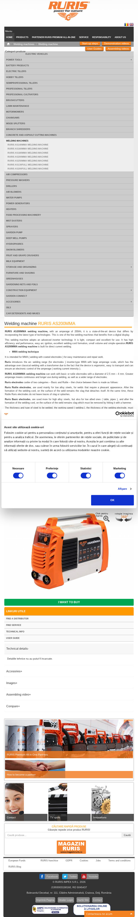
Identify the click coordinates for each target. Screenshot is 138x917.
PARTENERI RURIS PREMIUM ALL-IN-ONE (53, 37)
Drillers (11, 186)
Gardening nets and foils (22, 284)
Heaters (11, 209)
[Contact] (26, 803)
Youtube (93, 876)
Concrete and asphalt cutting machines (31, 135)
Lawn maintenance (17, 106)
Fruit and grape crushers (22, 255)
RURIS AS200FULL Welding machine (28, 168)
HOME (9, 37)
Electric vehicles (37, 54)
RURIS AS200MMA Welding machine (28, 157)
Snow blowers (15, 249)
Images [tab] (11, 683)
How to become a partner (21, 774)
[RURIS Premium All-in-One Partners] (69, 738)
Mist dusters (14, 220)
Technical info (15, 631)
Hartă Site (83, 899)
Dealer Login (66, 899)
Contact (11, 817)
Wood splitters (15, 123)
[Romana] (126, 24)
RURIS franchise (49, 860)
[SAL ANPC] (50, 909)
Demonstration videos (116, 43)
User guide (13, 638)
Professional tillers (19, 89)
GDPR (69, 860)
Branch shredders (18, 129)
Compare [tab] (12, 706)
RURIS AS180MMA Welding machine (28, 153)
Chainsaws (12, 117)
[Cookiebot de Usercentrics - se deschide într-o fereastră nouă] (118, 414)
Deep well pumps (16, 238)
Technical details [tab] (17, 648)
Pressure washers (18, 180)
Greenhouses (14, 278)
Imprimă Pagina (45, 899)
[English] (131, 24)
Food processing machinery (23, 215)
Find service (13, 625)
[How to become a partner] (69, 769)
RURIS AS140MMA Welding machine (28, 145)
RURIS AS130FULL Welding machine (28, 164)
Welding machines (17, 141)
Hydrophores (14, 244)
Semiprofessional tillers (22, 83)
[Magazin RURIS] (69, 847)
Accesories (13, 302)
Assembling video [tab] (17, 694)
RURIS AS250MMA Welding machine (28, 161)
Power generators (18, 203)
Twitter (73, 876)
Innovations (99, 817)
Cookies (84, 860)
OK (112, 500)
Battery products (17, 65)
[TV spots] (69, 803)
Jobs (98, 860)
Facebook (52, 876)
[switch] (52, 475)
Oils (8, 307)
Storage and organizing (21, 267)
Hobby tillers (14, 77)
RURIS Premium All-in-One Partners (27, 754)
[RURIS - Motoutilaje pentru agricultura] (69, 11)
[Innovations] (112, 803)
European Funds (17, 860)
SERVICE (84, 37)
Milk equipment (15, 261)
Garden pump (14, 232)
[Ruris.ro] (8, 44)
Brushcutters (15, 100)
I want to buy (69, 602)
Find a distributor (17, 618)
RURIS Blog (14, 866)
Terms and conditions (119, 860)
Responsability (101, 37)
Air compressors (16, 174)
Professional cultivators (22, 94)
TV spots (55, 817)
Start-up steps (90, 43)
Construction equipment (21, 290)
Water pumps (14, 197)
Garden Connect (16, 296)
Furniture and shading (20, 273)
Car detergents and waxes (23, 313)
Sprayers (12, 226)
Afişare (122, 488)
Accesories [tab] (13, 671)
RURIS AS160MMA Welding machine (28, 148)
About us (120, 37)
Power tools (14, 60)
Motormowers (15, 112)
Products (22, 37)
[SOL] (92, 909)
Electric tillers (16, 71)
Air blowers (13, 192)
